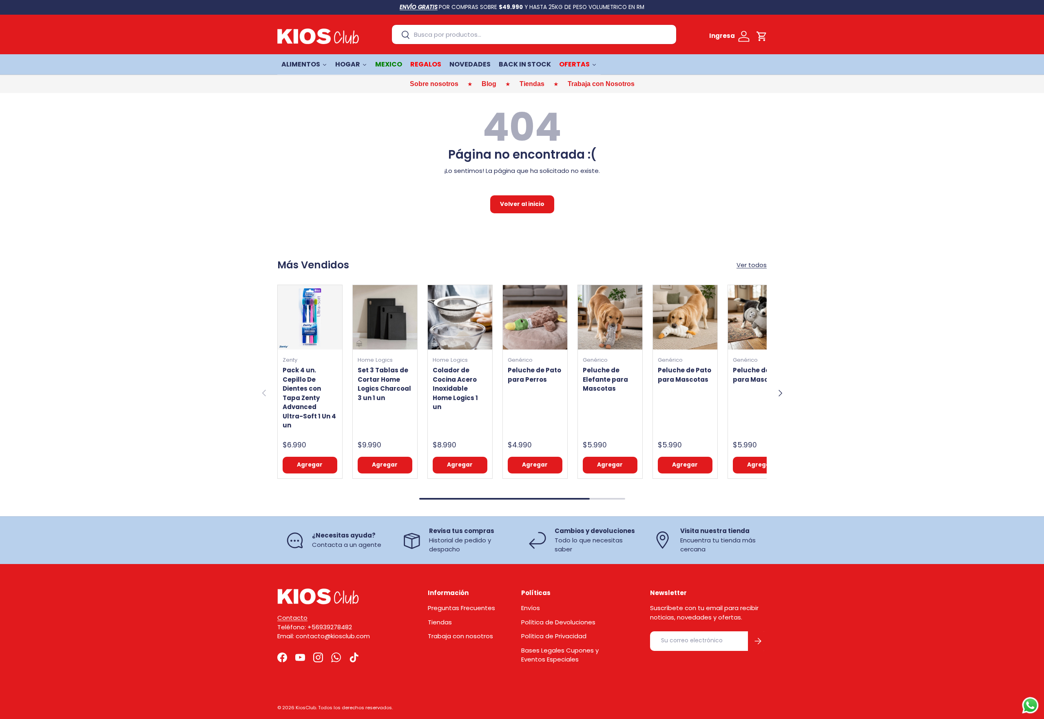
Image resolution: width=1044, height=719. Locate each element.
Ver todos (752, 265)
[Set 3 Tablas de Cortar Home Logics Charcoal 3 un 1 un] (385, 317)
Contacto (292, 617)
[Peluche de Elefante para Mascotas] (610, 317)
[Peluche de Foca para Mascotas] (760, 317)
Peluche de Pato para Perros (534, 375)
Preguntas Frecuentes (461, 608)
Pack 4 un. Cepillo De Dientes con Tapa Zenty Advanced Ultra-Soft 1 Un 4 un (309, 397)
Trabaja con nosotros (460, 636)
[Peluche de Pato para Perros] (535, 317)
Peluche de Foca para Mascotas (760, 375)
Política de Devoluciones (558, 622)
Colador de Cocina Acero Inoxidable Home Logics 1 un (455, 388)
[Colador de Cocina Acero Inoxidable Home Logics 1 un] (460, 317)
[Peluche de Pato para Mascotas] (685, 317)
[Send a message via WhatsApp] (1030, 705)
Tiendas (440, 622)
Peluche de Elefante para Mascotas (605, 379)
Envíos (530, 608)
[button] (762, 36)
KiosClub (306, 707)
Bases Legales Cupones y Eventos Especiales (560, 655)
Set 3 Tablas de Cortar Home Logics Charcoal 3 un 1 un (384, 384)
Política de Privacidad (553, 636)
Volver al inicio (522, 204)
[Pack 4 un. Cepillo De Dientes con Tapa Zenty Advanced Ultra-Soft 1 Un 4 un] (310, 317)
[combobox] (534, 34)
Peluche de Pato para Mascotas (684, 375)
